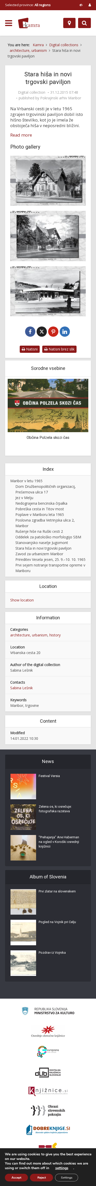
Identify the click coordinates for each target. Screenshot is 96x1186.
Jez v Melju (24, 497)
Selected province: (28, 5)
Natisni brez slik (61, 349)
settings (61, 1168)
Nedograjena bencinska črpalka (41, 503)
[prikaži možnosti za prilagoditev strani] (81, 5)
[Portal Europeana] (48, 1051)
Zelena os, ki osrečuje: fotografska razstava (55, 809)
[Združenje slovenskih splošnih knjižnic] (48, 1091)
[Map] (69, 23)
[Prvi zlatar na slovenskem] (23, 902)
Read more (21, 135)
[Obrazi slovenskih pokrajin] (48, 1110)
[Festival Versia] (23, 786)
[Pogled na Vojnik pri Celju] (23, 932)
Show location (22, 600)
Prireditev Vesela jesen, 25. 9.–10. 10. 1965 (50, 559)
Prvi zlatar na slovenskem (57, 891)
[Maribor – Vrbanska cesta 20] (48, 181)
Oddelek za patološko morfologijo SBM (48, 537)
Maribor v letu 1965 (26, 480)
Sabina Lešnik (21, 687)
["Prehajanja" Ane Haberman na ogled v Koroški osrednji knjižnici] (23, 848)
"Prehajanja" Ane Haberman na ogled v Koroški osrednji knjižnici (59, 841)
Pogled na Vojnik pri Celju (57, 922)
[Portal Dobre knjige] (48, 1130)
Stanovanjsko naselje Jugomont (41, 542)
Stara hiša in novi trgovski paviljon (43, 548)
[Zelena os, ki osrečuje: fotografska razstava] (23, 817)
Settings (66, 1178)
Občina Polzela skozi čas (48, 437)
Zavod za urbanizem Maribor (39, 553)
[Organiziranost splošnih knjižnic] (48, 1031)
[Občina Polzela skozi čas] (48, 405)
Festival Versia (49, 776)
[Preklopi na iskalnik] (84, 23)
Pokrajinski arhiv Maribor (60, 98)
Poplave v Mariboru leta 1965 (39, 514)
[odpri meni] (8, 23)
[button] (75, 416)
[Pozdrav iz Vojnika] (23, 963)
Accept (16, 1178)
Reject (41, 1178)
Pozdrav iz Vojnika (52, 952)
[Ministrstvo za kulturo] (48, 1011)
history (55, 635)
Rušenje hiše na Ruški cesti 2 (39, 531)
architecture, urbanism (28, 635)
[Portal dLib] (48, 1072)
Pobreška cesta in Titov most (39, 508)
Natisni (31, 349)
